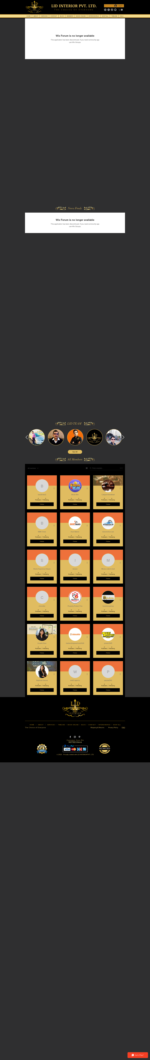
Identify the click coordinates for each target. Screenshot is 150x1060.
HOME (32, 725)
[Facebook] (112, 10)
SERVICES (51, 725)
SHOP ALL (117, 725)
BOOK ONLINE (73, 725)
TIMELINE (61, 725)
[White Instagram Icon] (75, 737)
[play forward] (123, 437)
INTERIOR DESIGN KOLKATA (44, 731)
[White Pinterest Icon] (79, 737)
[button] (120, 10)
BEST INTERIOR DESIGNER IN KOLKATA (73, 731)
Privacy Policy (113, 727)
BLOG (83, 725)
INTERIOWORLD (104, 725)
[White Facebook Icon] (70, 737)
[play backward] (26, 437)
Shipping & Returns (97, 727)
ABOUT (40, 725)
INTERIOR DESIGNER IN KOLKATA (103, 731)
